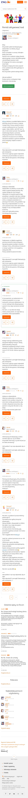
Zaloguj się (20, 2)
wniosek (4, 550)
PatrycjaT (8, 506)
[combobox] (14, 9)
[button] (4, 104)
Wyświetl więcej (5, 728)
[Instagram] (18, 794)
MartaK (8, 427)
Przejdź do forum (5, 673)
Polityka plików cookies (7, 782)
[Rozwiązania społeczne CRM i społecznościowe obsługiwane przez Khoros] (4, 750)
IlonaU (8, 231)
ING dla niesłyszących (9, 776)
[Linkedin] (22, 794)
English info (19, 776)
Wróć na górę (14, 759)
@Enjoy (4, 121)
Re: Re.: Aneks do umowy (9, 658)
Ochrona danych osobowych (9, 780)
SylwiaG (8, 331)
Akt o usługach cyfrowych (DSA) (9, 746)
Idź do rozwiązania (8, 86)
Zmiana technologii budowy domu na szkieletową (13, 637)
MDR (8, 778)
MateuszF (8, 112)
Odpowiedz (6, 98)
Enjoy (10, 36)
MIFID (3, 778)
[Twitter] (10, 794)
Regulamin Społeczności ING (8, 742)
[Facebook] (5, 794)
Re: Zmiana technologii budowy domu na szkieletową (14, 612)
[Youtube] (14, 794)
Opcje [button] (12, 104)
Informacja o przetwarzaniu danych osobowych (13, 744)
